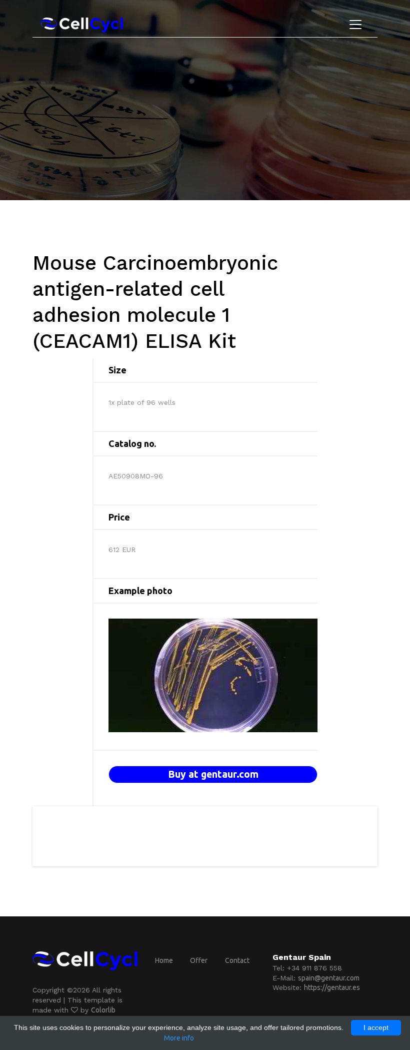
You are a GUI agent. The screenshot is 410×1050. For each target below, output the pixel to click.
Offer (199, 960)
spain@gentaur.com (329, 978)
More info (179, 1038)
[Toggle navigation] (356, 25)
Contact (237, 960)
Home (164, 960)
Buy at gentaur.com (213, 774)
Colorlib (103, 1010)
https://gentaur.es (332, 987)
